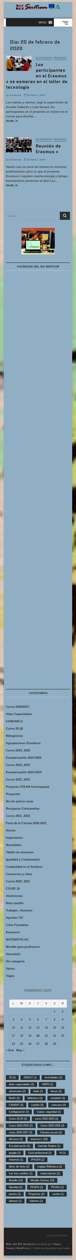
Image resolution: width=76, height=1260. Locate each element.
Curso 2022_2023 (18, 779)
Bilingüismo (14, 735)
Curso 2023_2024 (18, 765)
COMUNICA (14, 721)
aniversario (17, 1091)
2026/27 (30, 1077)
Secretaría (13, 954)
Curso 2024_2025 (18, 750)
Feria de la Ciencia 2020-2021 (26, 823)
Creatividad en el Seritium (24, 866)
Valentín (36, 1200)
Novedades (14, 845)
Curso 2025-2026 (52, 1125)
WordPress (22, 1248)
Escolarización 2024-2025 (24, 757)
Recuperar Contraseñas (23, 808)
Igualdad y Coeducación (23, 859)
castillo (37, 1104)
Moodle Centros (42, 1180)
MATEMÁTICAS (17, 939)
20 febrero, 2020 (35, 95)
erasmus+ (39, 1139)
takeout (15, 1200)
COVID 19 (13, 888)
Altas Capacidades (19, 714)
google (14, 1152)
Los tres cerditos (20, 1173)
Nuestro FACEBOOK (56, 1235)
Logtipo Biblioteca (49, 1166)
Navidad (15, 1187)
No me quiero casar (19, 801)
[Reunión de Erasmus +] (19, 144)
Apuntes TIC (15, 917)
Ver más (16, 121)
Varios (10, 968)
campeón (57, 1098)
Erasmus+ (60, 57)
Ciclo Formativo (17, 925)
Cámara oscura (51, 1132)
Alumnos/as (44, 57)
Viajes (10, 976)
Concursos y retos (19, 874)
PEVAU (57, 1187)
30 (12, 1077)
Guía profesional (39, 1152)
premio (15, 1194)
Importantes (14, 837)
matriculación (50, 1173)
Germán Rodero (49, 1145)
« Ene (10, 1050)
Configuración (19, 1111)
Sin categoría (15, 961)
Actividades (53, 1077)
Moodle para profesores (23, 946)
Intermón (16, 1159)
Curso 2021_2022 (18, 816)
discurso (16, 1139)
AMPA (47, 1084)
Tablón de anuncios (19, 852)
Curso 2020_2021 (18, 881)
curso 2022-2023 (46, 1118)
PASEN (36, 1187)
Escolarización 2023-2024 (24, 772)
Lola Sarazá (14, 95)
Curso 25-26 (14, 728)
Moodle (16, 1180)
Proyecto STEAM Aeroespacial (27, 786)
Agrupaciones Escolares (23, 743)
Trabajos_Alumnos (19, 910)
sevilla (58, 1194)
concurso (58, 1104)
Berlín (14, 1098)
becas (56, 1091)
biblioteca (35, 1098)
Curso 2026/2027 (17, 706)
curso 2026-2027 (20, 1132)
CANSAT (16, 1104)
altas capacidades (21, 1084)
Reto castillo (15, 903)
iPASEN (37, 1159)
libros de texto (19, 1166)
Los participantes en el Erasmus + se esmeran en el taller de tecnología (36, 75)
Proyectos (13, 794)
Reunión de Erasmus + (48, 149)
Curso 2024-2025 (21, 1125)
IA (62, 1152)
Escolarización (19, 1145)
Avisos (10, 830)
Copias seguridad (49, 1111)
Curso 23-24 (18, 1118)
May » (20, 1050)
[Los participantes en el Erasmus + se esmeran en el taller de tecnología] (19, 63)
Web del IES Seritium (20, 1244)
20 (38, 1035)
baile (38, 1091)
